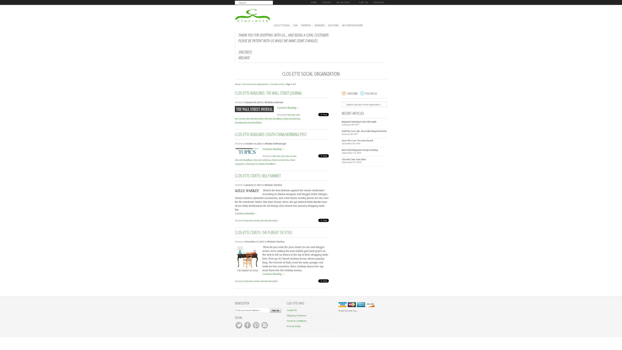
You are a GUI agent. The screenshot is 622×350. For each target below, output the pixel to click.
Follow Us (371, 93)
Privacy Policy (294, 326)
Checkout (379, 2)
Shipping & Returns (296, 315)
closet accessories (291, 118)
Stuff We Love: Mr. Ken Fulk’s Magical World (364, 131)
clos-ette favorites (254, 118)
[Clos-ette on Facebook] (247, 328)
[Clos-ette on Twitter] (239, 328)
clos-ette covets (288, 156)
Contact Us (292, 310)
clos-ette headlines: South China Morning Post (271, 134)
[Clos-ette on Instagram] (265, 328)
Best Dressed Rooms (352, 25)
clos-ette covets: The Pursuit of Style (263, 232)
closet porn (251, 164)
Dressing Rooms (243, 122)
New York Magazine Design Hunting (360, 150)
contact (327, 2)
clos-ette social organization (311, 73)
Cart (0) (363, 2)
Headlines (320, 25)
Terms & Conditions (296, 321)
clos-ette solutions (262, 160)
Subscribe (352, 93)
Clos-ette (291, 115)
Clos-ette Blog (282, 25)
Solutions (333, 25)
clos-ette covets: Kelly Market (258, 175)
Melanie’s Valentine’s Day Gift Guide (359, 122)
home (314, 2)
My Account (343, 2)
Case (295, 25)
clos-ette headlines (273, 118)
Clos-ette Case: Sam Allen (354, 159)
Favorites (306, 25)
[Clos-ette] (253, 16)
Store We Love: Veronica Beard (357, 140)
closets (261, 164)
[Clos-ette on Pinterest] (256, 328)
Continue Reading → (288, 107)
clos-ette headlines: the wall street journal (268, 93)
